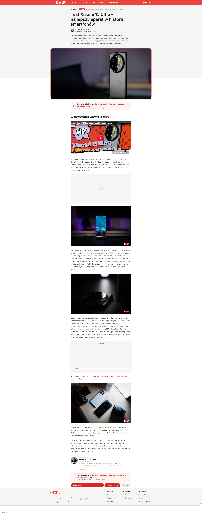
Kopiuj (127, 485)
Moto (93, 2)
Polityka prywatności (145, 501)
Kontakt (140, 498)
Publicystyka (113, 2)
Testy (83, 2)
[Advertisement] (101, 355)
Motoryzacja (111, 501)
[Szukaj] (150, 2)
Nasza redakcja (143, 495)
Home (74, 9)
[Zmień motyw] (145, 2)
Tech (75, 2)
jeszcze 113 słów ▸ (83, 469)
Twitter (110, 485)
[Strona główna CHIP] (60, 2)
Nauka (102, 2)
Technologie (111, 495)
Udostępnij (77, 485)
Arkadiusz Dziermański (82, 29)
